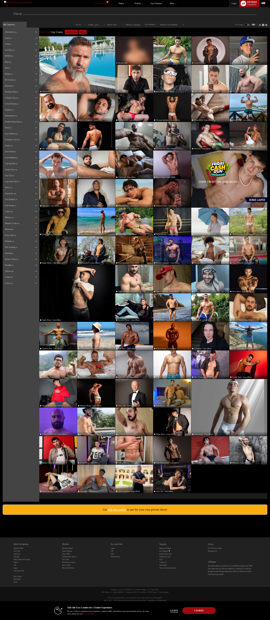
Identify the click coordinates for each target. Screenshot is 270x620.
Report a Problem (165, 548)
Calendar (16, 557)
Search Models (67, 551)
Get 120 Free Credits (215, 548)
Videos (121, 3)
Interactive (17, 554)
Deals (15, 582)
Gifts (112, 554)
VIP (15, 565)
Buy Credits (18, 576)
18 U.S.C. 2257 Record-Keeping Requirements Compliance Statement (135, 600)
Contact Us (163, 562)
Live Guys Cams (101, 3)
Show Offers (66, 565)
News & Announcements (167, 568)
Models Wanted (67, 548)
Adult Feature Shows (69, 557)
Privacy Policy (89, 614)
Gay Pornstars (156, 3)
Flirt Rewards (115, 557)
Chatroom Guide (164, 557)
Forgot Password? (165, 554)
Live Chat (17, 551)
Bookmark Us (212, 551)
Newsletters (163, 565)
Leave (174, 610)
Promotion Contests (68, 562)
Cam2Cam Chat (19, 571)
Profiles (138, 3)
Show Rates (66, 554)
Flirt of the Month (68, 568)
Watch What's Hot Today (22, 559)
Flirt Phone (17, 579)
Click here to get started (215, 574)
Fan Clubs (65, 559)
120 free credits (117, 509)
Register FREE (18, 548)
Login (234, 3)
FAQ (161, 559)
